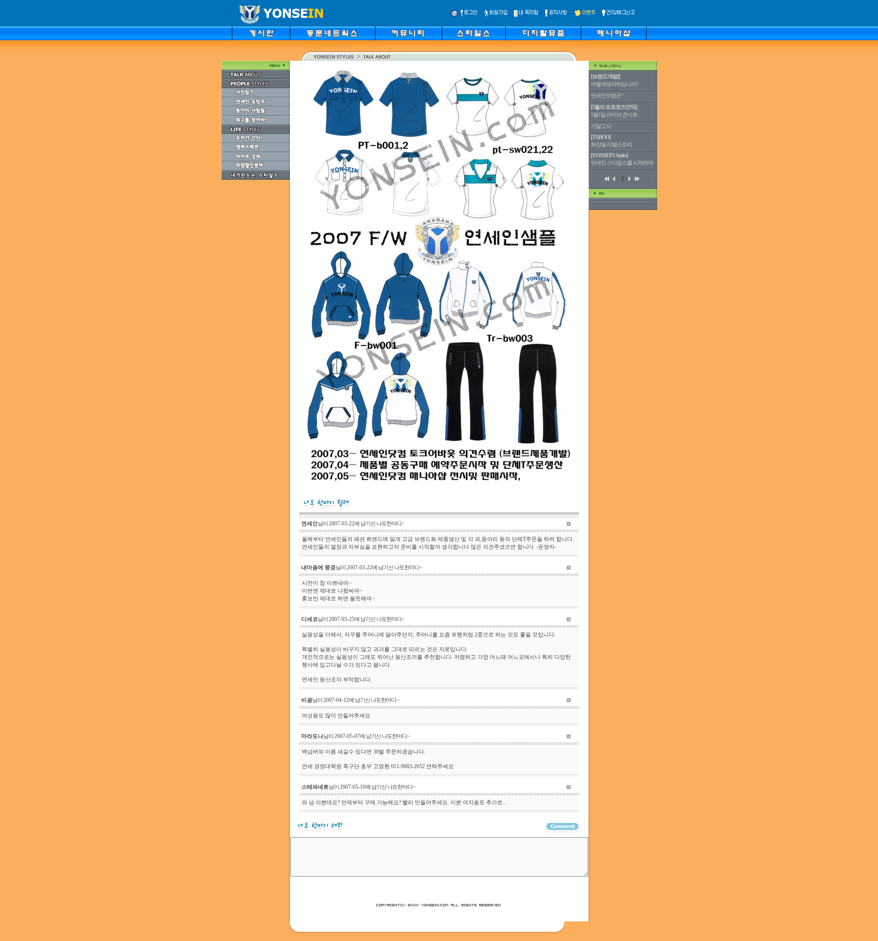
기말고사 (601, 126)
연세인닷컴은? (607, 95)
